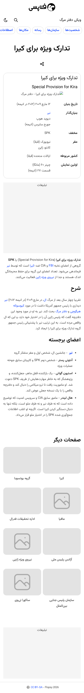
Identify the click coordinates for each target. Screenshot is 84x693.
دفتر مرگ (61, 311)
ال (45, 299)
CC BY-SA (36, 687)
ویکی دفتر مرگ (70, 20)
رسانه (37, 30)
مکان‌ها (23, 30)
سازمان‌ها (53, 30)
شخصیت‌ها (72, 30)
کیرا (32, 265)
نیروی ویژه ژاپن (45, 277)
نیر (48, 113)
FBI (51, 265)
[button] (16, 20)
